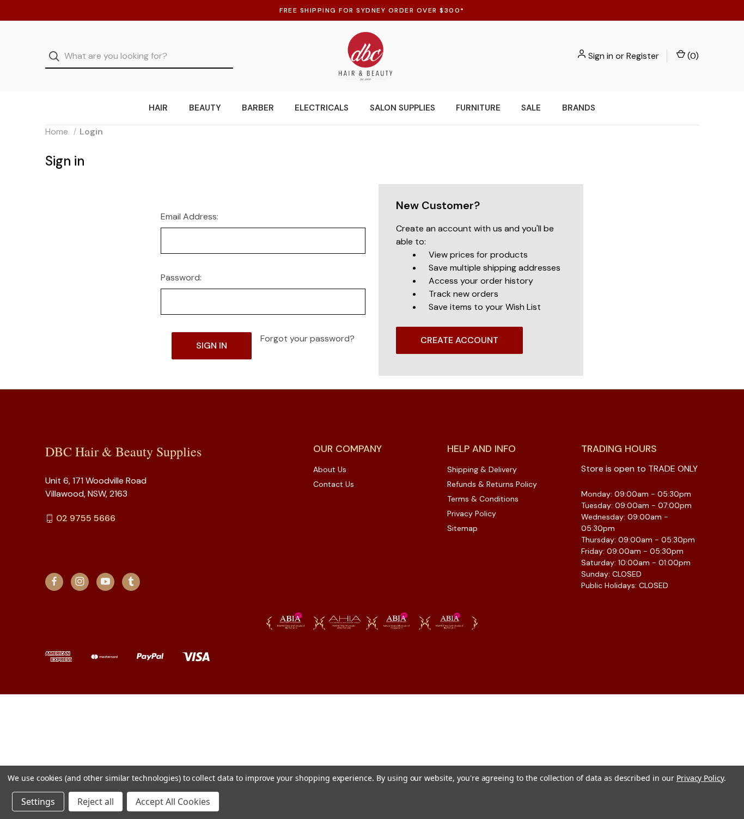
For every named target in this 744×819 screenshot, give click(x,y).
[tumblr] (131, 581)
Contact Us (333, 484)
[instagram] (79, 581)
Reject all (95, 802)
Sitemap (462, 528)
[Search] (57, 56)
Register (642, 56)
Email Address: (189, 216)
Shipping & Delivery (482, 469)
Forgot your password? (307, 338)
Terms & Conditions (483, 499)
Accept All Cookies (173, 802)
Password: (181, 277)
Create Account (459, 340)
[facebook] (54, 581)
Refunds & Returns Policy (492, 484)
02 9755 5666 (85, 518)
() (692, 56)
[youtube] (105, 581)
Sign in (600, 56)
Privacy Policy (471, 513)
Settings (38, 802)
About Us (329, 469)
